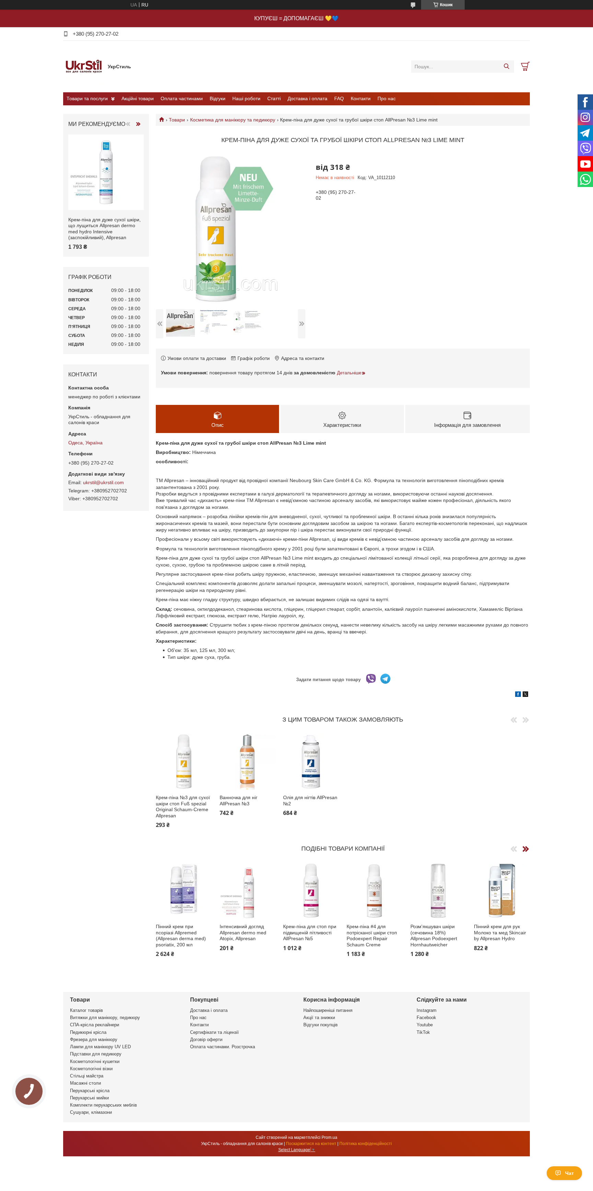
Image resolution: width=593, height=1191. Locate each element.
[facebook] (518, 695)
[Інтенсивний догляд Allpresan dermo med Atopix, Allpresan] (248, 891)
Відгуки (217, 98)
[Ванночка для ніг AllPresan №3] (248, 762)
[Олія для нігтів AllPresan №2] (311, 762)
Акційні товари (137, 98)
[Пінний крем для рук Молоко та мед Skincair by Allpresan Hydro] (502, 891)
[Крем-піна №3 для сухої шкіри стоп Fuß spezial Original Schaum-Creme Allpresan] (184, 762)
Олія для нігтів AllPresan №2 (310, 800)
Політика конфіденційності (365, 1143)
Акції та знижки (319, 1017)
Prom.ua (329, 1137)
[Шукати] (506, 66)
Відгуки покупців (320, 1024)
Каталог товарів (86, 1010)
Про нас (386, 98)
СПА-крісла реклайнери (94, 1024)
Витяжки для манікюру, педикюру (105, 1017)
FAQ (339, 98)
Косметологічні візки (91, 1068)
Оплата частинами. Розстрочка (222, 1046)
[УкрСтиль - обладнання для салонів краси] (83, 66)
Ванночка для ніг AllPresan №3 (238, 800)
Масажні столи (85, 1083)
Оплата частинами (182, 98)
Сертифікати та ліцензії (214, 1032)
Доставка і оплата (307, 98)
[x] (525, 695)
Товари (177, 119)
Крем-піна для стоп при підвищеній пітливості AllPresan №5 (309, 932)
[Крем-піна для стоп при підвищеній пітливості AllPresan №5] (311, 891)
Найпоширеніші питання (327, 1010)
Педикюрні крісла (88, 1032)
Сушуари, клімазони (91, 1112)
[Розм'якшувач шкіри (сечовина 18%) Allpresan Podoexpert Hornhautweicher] (438, 891)
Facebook (426, 1017)
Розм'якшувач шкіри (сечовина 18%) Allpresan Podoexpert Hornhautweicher (433, 935)
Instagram (427, 1010)
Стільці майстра (86, 1075)
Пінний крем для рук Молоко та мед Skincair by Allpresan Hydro (500, 932)
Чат (569, 1173)
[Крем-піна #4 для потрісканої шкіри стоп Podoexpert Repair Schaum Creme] (375, 891)
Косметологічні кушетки (94, 1061)
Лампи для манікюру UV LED (100, 1046)
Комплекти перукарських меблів (103, 1105)
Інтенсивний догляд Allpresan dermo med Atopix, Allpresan (243, 932)
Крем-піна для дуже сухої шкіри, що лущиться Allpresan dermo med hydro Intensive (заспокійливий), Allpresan (104, 229)
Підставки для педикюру (95, 1053)
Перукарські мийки (89, 1097)
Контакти (361, 98)
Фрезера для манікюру (93, 1039)
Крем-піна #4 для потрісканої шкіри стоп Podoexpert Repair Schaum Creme (372, 935)
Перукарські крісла (89, 1090)
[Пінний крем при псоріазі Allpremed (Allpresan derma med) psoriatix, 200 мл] (184, 891)
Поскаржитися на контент (311, 1143)
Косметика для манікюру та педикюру (232, 119)
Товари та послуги (87, 98)
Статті (274, 98)
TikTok (423, 1032)
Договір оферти (206, 1039)
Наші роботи (246, 98)
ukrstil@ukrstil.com (103, 482)
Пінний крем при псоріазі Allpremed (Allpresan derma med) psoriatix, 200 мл (181, 935)
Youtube (425, 1024)
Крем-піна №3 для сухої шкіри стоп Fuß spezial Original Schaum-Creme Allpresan (183, 806)
